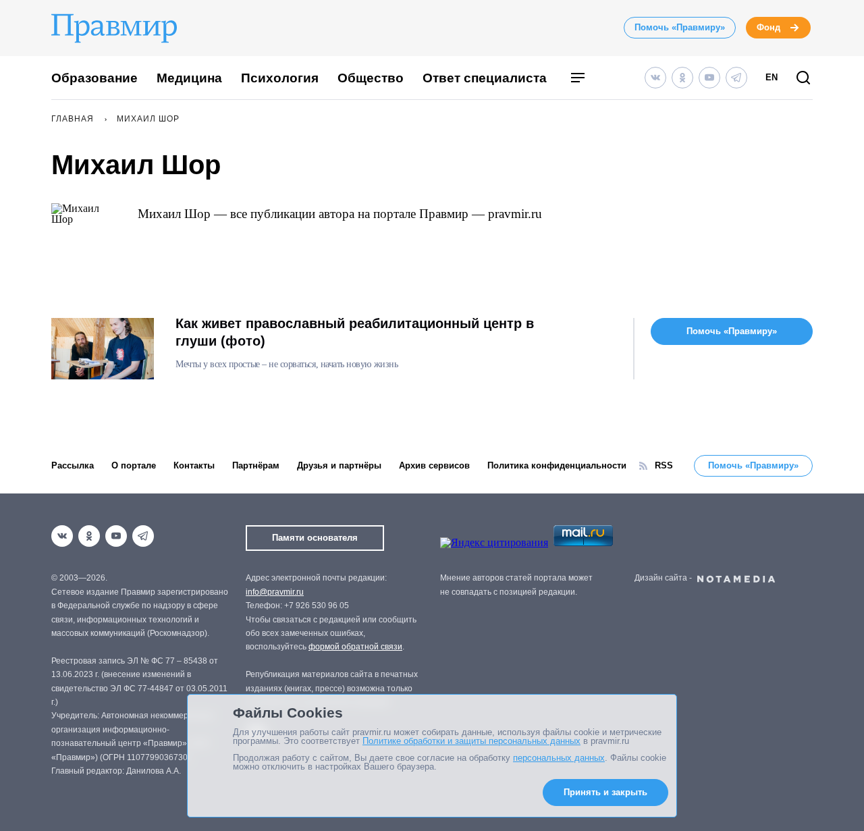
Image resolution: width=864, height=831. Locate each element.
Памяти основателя (315, 538)
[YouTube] (709, 77)
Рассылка (72, 465)
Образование (94, 78)
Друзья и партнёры (339, 465)
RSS (664, 465)
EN (771, 77)
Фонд (768, 27)
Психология (280, 78)
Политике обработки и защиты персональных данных (471, 741)
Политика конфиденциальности (556, 465)
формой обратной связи (355, 646)
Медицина (189, 78)
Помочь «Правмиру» (679, 27)
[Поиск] (803, 79)
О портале (133, 465)
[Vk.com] (655, 77)
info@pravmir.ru (275, 592)
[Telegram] (736, 77)
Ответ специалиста (485, 78)
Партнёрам (255, 465)
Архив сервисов (434, 465)
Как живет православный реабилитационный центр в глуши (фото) (355, 332)
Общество (371, 78)
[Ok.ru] (682, 77)
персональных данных (559, 758)
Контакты (194, 465)
